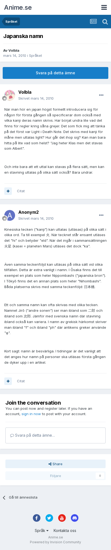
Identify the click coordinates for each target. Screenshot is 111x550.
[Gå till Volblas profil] (9, 95)
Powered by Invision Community (55, 542)
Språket (35, 55)
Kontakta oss (65, 530)
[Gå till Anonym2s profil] (9, 215)
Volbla (13, 50)
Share (57, 464)
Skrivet (36, 98)
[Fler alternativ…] (101, 95)
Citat (21, 191)
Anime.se (18, 7)
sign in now (31, 414)
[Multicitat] (8, 191)
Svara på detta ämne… (34, 435)
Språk (40, 530)
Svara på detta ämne (55, 73)
